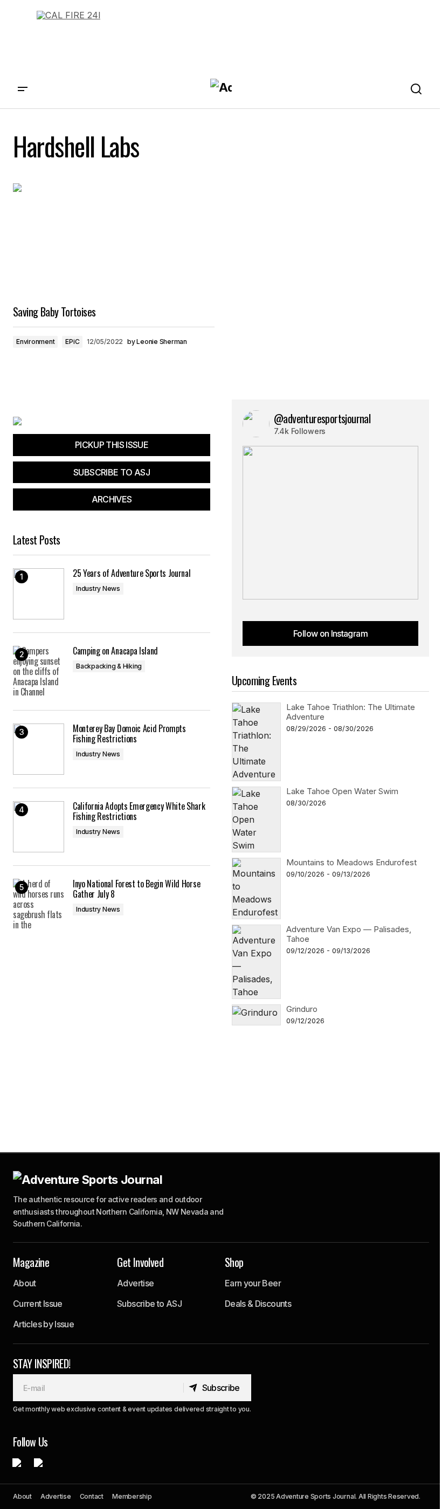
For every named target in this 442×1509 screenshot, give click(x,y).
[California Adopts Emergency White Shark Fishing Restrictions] (38, 826)
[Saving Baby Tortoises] (114, 240)
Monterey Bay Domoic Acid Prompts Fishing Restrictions (129, 734)
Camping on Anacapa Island (115, 651)
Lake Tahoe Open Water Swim (342, 791)
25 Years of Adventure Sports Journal (131, 573)
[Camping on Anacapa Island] (38, 671)
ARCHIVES (112, 499)
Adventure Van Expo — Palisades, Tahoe (348, 934)
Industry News (98, 588)
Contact (91, 1496)
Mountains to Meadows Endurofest (351, 862)
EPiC (72, 341)
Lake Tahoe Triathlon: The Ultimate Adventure (350, 712)
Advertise (135, 1283)
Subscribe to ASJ (149, 1303)
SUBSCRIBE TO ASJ (111, 472)
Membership (132, 1496)
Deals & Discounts (258, 1303)
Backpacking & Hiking (109, 666)
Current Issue (38, 1303)
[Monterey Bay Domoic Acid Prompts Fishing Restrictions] (38, 749)
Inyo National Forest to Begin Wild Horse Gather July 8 (136, 889)
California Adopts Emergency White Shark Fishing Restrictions (139, 811)
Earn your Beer (253, 1283)
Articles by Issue (43, 1324)
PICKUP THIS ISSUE (111, 444)
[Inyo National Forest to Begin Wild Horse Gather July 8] (38, 904)
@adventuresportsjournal (322, 418)
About (24, 1283)
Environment (35, 341)
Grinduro (301, 1009)
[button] (23, 89)
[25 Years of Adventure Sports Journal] (38, 593)
